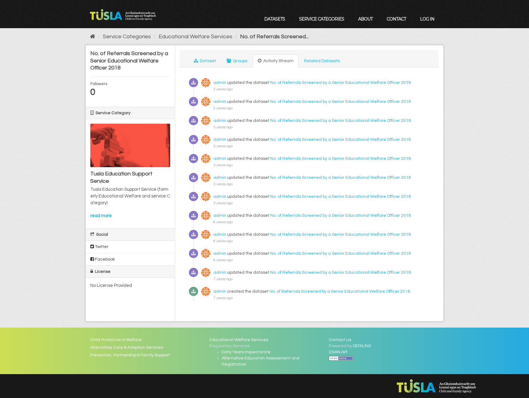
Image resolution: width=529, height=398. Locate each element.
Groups (239, 61)
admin (219, 83)
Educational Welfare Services (195, 36)
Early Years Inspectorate (246, 352)
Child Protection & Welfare (116, 340)
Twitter (101, 247)
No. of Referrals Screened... (274, 36)
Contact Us (340, 340)
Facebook (104, 259)
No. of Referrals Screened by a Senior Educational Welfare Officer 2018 (340, 83)
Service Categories (321, 19)
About (365, 19)
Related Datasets (322, 61)
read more (101, 215)
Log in (427, 19)
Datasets (274, 19)
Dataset (207, 61)
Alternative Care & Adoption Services (126, 347)
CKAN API (338, 352)
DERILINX (362, 346)
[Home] (92, 36)
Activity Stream (278, 61)
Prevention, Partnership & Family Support (130, 355)
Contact (396, 19)
